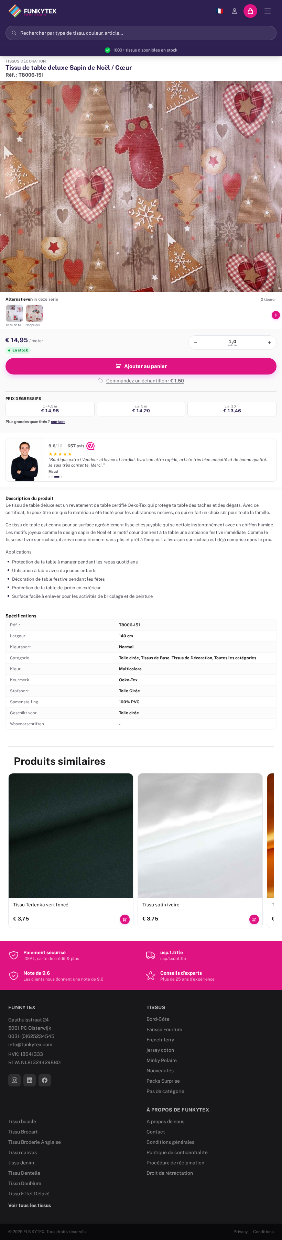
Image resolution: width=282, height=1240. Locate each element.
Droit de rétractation (170, 1173)
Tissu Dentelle (24, 1173)
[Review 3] (56, 477)
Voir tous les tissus (29, 1205)
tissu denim (21, 1162)
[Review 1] (49, 477)
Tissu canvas (22, 1152)
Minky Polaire (162, 1060)
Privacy (241, 1231)
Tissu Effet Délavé (29, 1193)
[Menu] (267, 11)
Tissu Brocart (23, 1132)
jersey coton (160, 1050)
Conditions (263, 1231)
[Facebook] (45, 1080)
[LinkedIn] (29, 1080)
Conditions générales (170, 1142)
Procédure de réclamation (175, 1162)
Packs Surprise (163, 1081)
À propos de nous (165, 1121)
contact (58, 422)
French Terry (160, 1039)
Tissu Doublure (24, 1183)
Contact (156, 1132)
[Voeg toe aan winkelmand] (125, 919)
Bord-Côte (158, 1019)
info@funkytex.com (30, 1044)
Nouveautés (160, 1070)
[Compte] (234, 11)
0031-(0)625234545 (31, 1036)
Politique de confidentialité (177, 1152)
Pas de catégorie (165, 1091)
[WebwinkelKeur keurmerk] (90, 446)
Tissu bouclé (22, 1121)
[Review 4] (61, 477)
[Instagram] (14, 1080)
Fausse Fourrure (164, 1029)
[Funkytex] (32, 11)
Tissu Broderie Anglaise (34, 1142)
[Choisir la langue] (219, 11)
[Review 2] (52, 477)
